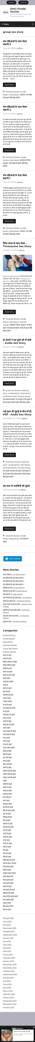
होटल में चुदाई (7, 909)
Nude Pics (23, 2)
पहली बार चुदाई (7, 790)
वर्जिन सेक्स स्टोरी (8, 876)
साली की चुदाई (7, 886)
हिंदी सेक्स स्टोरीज (15, 97)
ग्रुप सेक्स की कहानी (15, 163)
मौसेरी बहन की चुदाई (9, 860)
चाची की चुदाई (7, 721)
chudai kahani (14, 393)
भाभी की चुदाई (7, 833)
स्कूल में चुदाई (7, 903)
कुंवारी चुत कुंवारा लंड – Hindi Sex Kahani (17, 601)
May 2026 (7, 925)
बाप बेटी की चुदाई (8, 807)
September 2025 (10, 935)
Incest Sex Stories (13, 390)
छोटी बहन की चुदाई (8, 724)
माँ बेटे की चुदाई (7, 843)
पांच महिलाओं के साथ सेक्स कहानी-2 (15, 108)
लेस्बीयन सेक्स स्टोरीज (9, 873)
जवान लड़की (6, 728)
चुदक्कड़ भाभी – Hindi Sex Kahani (15, 621)
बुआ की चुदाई (7, 814)
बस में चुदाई (6, 800)
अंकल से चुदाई (7, 655)
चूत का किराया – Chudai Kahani (14, 574)
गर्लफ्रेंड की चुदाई (8, 695)
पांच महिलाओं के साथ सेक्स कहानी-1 (15, 177)
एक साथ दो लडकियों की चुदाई (16, 485)
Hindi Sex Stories (12, 91)
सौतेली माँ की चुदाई (8, 893)
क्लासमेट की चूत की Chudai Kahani (15, 591)
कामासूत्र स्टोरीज (25, 160)
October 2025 (8, 931)
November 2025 (9, 928)
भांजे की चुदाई (7, 830)
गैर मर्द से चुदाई (7, 705)
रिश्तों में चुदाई (15, 402)
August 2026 (8, 918)
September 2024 (10, 974)
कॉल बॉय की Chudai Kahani (13, 594)
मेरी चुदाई (5, 850)
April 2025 (7, 951)
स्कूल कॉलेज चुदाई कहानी (10, 896)
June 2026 (7, 921)
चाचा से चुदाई (7, 718)
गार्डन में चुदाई (7, 698)
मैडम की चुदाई (7, 853)
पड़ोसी (5, 781)
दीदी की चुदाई (7, 754)
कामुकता (22, 95)
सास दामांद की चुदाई (9, 890)
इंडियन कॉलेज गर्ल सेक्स (10, 662)
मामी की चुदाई (7, 847)
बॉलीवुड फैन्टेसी (7, 817)
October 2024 (8, 971)
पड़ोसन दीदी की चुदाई (9, 774)
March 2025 (8, 954)
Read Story (9, 85)
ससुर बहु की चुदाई (8, 880)
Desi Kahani (14, 95)
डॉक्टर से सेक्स (7, 751)
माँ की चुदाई (26, 399)
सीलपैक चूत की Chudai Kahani (14, 588)
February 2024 (9, 994)
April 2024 (7, 987)
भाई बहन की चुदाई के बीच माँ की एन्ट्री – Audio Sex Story (17, 413)
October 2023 (8, 1007)
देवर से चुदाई (6, 761)
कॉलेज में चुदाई (7, 688)
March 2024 (8, 991)
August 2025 (8, 938)
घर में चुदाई (19, 399)
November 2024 (10, 968)
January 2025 (8, 961)
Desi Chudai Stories (18, 10)
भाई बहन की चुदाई (15, 471)
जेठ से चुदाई (6, 738)
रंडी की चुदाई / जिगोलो (9, 863)
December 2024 (10, 964)
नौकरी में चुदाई (7, 767)
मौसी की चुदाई (7, 857)
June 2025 (7, 945)
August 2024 (8, 978)
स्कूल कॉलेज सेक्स (8, 899)
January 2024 (8, 997)
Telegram (11, 2)
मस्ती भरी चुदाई (24, 328)
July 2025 (7, 941)
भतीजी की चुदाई (7, 823)
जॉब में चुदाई (6, 741)
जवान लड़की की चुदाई (9, 731)
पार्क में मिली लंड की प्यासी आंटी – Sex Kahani (17, 597)
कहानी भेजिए (6, 678)
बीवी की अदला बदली (9, 810)
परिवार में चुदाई (7, 787)
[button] (32, 24)
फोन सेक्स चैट (7, 797)
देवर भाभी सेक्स (7, 757)
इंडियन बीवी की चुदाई (9, 665)
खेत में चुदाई (6, 691)
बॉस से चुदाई (6, 820)
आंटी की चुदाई (7, 658)
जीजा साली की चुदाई (9, 734)
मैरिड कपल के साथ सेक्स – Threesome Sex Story (17, 245)
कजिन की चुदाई (7, 672)
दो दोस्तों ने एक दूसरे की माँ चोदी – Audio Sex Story (17, 341)
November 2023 (9, 1004)
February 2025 (9, 958)
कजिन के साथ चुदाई (9, 675)
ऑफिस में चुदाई (7, 668)
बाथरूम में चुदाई (7, 804)
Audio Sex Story (9, 635)
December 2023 (10, 1001)
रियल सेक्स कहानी (16, 474)
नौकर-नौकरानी (7, 764)
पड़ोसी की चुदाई (7, 784)
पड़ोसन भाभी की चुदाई (9, 777)
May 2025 (7, 948)
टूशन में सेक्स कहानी (9, 747)
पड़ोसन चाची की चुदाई (9, 771)
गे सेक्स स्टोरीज (7, 701)
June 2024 (7, 984)
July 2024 (7, 981)
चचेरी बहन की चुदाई (9, 714)
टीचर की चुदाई (7, 744)
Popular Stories (24, 396)
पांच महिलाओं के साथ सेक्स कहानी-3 (15, 43)
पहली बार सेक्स (7, 794)
